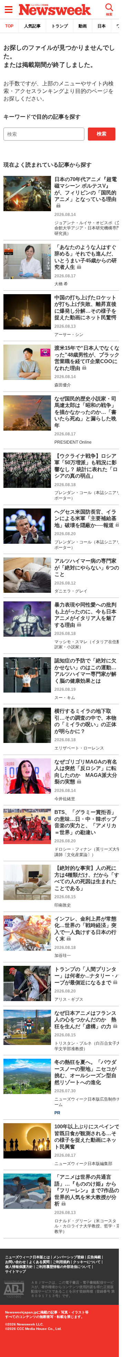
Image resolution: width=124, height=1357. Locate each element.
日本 (101, 26)
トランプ (59, 26)
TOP (9, 26)
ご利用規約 (61, 1262)
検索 (101, 133)
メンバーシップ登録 (68, 1257)
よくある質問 (39, 1262)
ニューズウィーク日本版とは (27, 1257)
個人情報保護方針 (19, 1267)
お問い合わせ (15, 1262)
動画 (83, 26)
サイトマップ (15, 1271)
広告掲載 (94, 1257)
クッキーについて (87, 1262)
